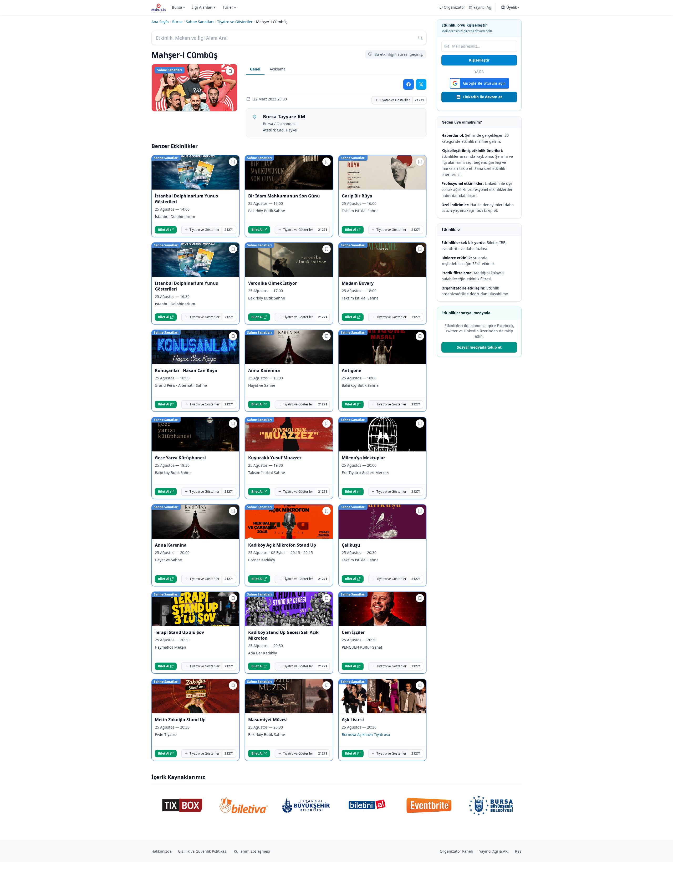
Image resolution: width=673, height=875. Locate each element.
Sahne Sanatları (200, 21)
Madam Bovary (358, 283)
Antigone (351, 370)
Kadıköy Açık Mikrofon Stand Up (282, 545)
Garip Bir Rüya (357, 196)
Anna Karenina (264, 370)
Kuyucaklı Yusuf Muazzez (275, 458)
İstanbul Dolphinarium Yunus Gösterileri (186, 199)
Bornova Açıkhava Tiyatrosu (366, 734)
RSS (518, 851)
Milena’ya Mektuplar (364, 458)
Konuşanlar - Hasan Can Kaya (186, 370)
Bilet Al (163, 229)
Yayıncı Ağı (482, 7)
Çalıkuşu (351, 545)
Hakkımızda (161, 851)
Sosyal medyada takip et (479, 347)
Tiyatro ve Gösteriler (235, 21)
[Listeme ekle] (230, 71)
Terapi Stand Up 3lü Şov (179, 632)
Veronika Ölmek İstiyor (272, 283)
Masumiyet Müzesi (268, 720)
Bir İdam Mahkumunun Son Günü (284, 196)
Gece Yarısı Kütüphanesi (180, 458)
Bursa (178, 7)
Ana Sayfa (160, 21)
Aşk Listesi (353, 720)
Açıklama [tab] (277, 69)
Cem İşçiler (353, 632)
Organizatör (454, 7)
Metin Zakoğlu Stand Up (180, 720)
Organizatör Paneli (456, 851)
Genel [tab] (255, 69)
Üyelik (512, 7)
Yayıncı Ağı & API (494, 851)
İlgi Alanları (203, 7)
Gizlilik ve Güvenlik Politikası (202, 851)
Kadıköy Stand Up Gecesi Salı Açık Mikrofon (283, 635)
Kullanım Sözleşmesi (252, 851)
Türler (229, 7)
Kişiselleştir (479, 60)
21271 (419, 100)
